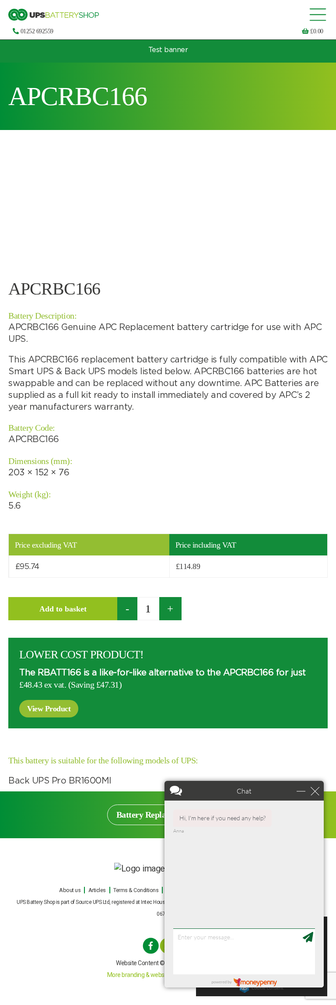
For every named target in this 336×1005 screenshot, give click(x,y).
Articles (97, 890)
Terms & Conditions (135, 890)
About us (69, 890)
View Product (48, 708)
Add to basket (63, 608)
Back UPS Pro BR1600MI (60, 781)
